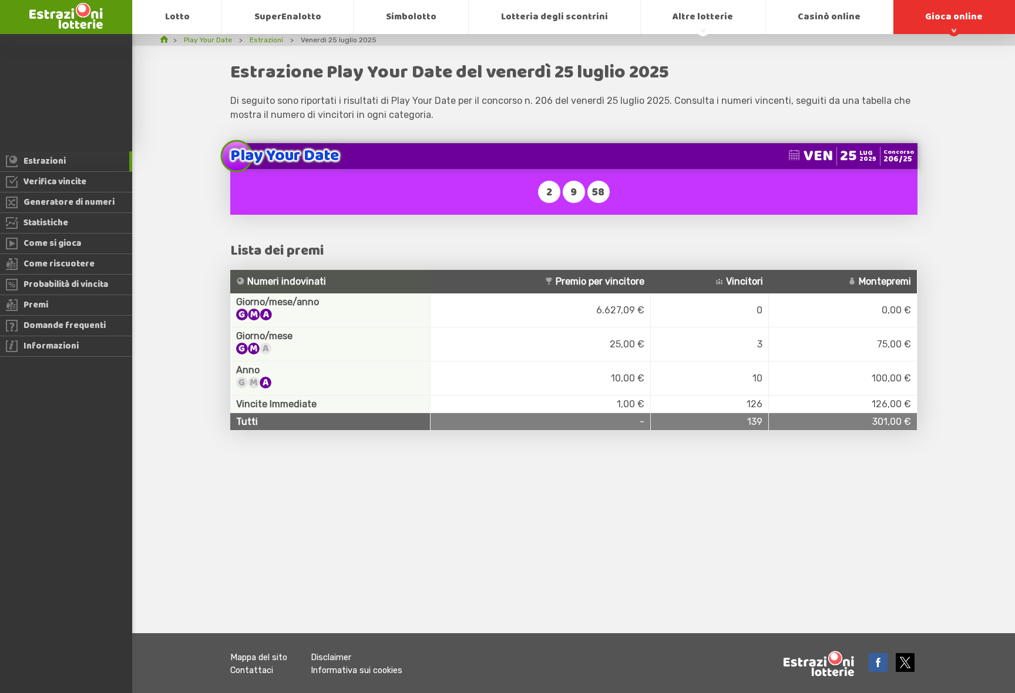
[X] (905, 668)
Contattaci (251, 670)
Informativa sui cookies (356, 670)
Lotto (177, 16)
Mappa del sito (258, 657)
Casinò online (829, 16)
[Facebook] (879, 668)
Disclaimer (331, 657)
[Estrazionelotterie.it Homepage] (66, 25)
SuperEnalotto (287, 16)
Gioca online (954, 16)
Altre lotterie (703, 16)
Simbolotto (411, 16)
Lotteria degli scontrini (554, 16)
